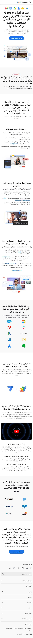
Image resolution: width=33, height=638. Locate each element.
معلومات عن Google (17, 626)
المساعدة (28, 628)
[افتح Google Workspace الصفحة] (22, 2)
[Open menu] (30, 2)
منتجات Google (7, 626)
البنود (24, 626)
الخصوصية (28, 626)
